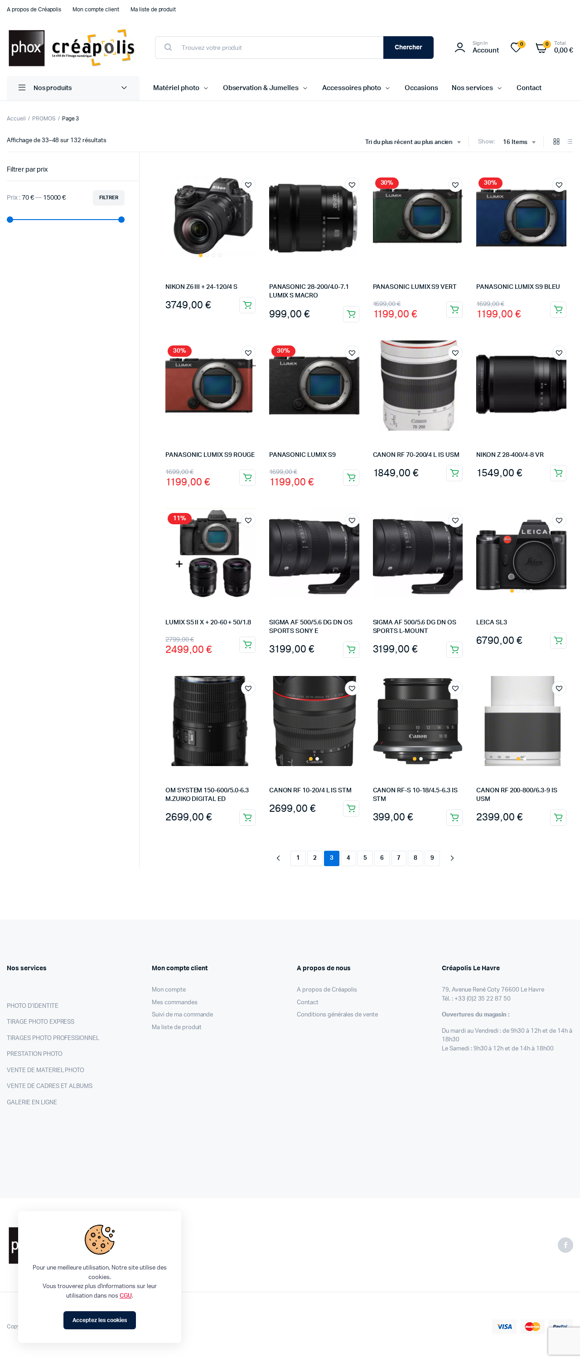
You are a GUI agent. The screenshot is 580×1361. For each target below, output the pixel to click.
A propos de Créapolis (34, 9)
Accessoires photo (352, 88)
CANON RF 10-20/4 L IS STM (310, 790)
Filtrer (108, 197)
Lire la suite (247, 818)
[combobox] (413, 142)
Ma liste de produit (153, 9)
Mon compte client (95, 9)
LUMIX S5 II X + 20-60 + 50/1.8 (208, 622)
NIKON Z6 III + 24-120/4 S (201, 287)
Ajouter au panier (247, 305)
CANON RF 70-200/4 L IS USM (416, 455)
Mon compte (169, 990)
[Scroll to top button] (559, 1340)
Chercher (409, 47)
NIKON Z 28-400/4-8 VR (510, 455)
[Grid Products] (556, 142)
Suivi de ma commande (182, 1015)
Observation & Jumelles (261, 88)
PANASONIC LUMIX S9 (302, 455)
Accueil (16, 118)
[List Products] (569, 142)
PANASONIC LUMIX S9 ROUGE (210, 455)
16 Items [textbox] (515, 142)
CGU (126, 1296)
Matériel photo (176, 88)
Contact (529, 88)
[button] (248, 184)
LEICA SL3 (491, 622)
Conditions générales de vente (337, 1015)
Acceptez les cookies (99, 1320)
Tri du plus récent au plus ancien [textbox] (409, 142)
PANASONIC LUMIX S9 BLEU (518, 287)
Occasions (421, 88)
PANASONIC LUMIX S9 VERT (415, 287)
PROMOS (44, 118)
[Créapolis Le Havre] (72, 47)
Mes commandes (175, 1003)
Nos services (472, 88)
